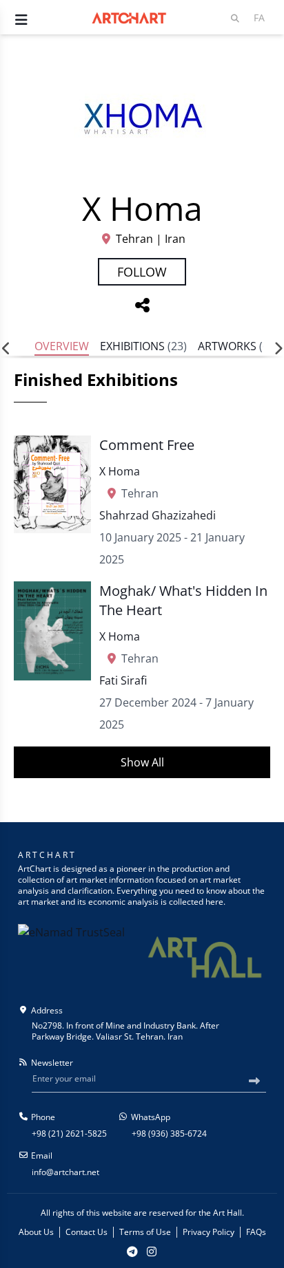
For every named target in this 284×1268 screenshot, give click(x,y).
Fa (259, 17)
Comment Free (146, 445)
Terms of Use (145, 1232)
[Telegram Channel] (132, 1251)
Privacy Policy (208, 1232)
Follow (142, 272)
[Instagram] (152, 1251)
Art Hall (227, 1212)
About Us (36, 1232)
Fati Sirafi (123, 680)
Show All (142, 762)
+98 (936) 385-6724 (169, 1133)
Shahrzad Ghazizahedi (157, 515)
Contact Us (86, 1232)
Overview (61, 346)
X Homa (119, 471)
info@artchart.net (65, 1172)
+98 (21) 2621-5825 (69, 1133)
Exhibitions (143, 346)
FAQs (256, 1232)
